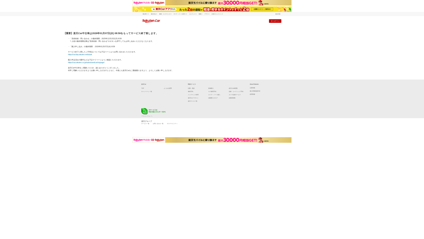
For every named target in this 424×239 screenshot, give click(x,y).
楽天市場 (277, 14)
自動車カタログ (213, 98)
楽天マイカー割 (192, 101)
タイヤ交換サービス (235, 94)
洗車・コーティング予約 (236, 91)
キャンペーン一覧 (146, 91)
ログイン (276, 21)
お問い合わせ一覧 (158, 123)
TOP (142, 88)
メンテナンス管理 (193, 94)
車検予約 (190, 91)
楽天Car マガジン (193, 98)
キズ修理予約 (212, 91)
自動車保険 (232, 98)
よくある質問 (168, 88)
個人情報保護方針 (255, 91)
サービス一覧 (145, 123)
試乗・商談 (191, 88)
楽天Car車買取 (233, 88)
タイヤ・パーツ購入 (214, 94)
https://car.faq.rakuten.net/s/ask (80, 54)
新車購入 (211, 88)
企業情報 (252, 88)
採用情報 (252, 94)
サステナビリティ (172, 123)
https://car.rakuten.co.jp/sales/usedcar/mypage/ (86, 62)
